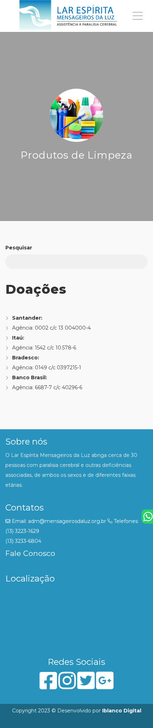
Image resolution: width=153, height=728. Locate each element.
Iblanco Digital (121, 710)
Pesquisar (18, 247)
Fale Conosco (30, 553)
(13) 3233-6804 (23, 541)
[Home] (68, 16)
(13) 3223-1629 (22, 531)
